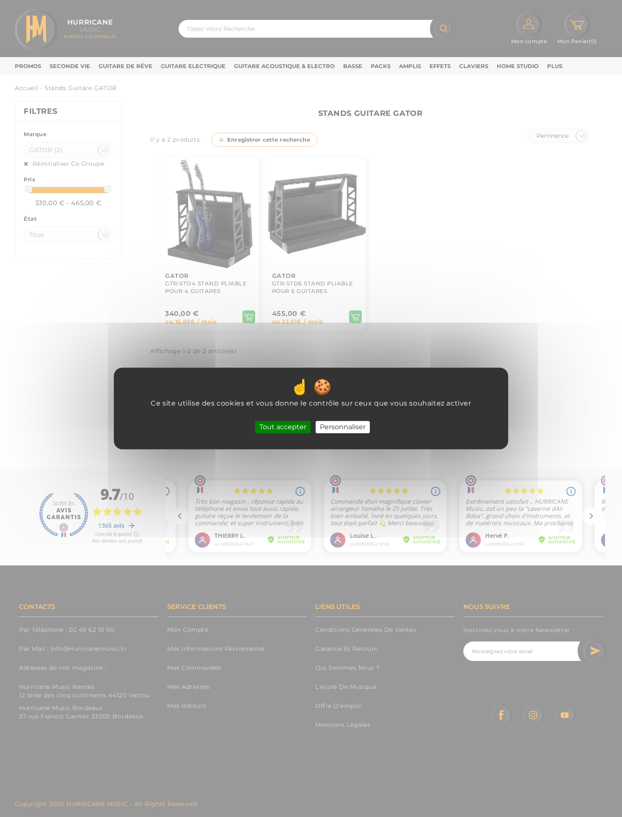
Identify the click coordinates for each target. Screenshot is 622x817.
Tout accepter (282, 427)
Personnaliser (343, 427)
